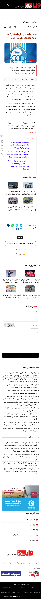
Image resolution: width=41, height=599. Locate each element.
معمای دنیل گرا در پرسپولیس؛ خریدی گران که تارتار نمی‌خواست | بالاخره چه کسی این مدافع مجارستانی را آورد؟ (20, 417)
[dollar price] (1, 142)
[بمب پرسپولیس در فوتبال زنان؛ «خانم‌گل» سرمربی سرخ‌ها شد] (11, 273)
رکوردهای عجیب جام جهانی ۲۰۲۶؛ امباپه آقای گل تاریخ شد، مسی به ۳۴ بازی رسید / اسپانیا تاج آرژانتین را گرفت (20, 471)
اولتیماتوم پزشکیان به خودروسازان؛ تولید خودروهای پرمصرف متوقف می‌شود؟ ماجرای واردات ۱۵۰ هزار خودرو (19, 397)
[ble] (21, 229)
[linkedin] (8, 225)
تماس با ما (29, 563)
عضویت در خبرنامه (7, 563)
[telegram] (21, 225)
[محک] (20, 491)
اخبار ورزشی (26, 22)
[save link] (10, 27)
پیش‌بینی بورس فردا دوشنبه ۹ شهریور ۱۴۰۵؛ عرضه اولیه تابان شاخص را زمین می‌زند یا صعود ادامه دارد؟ (20, 380)
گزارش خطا (19, 254)
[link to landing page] (26, 5)
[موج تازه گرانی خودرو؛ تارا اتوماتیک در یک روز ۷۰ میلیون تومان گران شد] (13, 200)
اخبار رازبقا (32, 530)
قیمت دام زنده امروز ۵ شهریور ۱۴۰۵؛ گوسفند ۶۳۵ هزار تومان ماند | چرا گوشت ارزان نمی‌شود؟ (20, 450)
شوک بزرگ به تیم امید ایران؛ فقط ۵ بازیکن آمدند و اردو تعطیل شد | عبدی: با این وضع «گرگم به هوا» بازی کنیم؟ (18, 165)
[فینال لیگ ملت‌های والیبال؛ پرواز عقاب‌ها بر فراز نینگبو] (30, 273)
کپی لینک (20, 237)
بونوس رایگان (31, 525)
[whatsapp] (12, 225)
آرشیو (22, 563)
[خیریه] (20, 504)
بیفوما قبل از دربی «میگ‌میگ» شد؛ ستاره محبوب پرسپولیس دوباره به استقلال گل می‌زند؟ (22, 392)
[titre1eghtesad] (11, 573)
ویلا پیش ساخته (30, 519)
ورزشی (34, 22)
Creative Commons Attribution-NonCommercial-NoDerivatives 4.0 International (20, 592)
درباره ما (36, 563)
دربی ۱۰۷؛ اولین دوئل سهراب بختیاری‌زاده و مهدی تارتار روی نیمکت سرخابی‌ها (20, 429)
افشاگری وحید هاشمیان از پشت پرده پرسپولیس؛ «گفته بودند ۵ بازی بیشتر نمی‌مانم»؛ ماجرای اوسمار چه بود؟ (18, 154)
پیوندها (17, 563)
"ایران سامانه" (16, 584)
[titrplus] (34, 573)
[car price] (1, 150)
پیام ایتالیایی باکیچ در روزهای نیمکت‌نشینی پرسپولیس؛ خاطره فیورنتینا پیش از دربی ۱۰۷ (19, 145)
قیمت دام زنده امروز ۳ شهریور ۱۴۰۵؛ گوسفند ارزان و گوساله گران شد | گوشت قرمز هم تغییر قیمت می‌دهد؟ (20, 444)
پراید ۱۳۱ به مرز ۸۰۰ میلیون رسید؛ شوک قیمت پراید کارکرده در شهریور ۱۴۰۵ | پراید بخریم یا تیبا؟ (21, 386)
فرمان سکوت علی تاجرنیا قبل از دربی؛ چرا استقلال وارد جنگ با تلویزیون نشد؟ (20, 409)
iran (2, 588)
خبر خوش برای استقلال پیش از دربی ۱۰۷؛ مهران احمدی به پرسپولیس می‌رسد (20, 464)
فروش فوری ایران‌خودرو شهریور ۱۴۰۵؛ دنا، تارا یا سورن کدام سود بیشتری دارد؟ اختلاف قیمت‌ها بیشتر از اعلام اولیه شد (20, 457)
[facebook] (17, 229)
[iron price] (1, 154)
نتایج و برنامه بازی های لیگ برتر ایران (24, 535)
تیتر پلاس (32, 540)
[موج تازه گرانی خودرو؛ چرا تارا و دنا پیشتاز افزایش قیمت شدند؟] (28, 200)
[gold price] (1, 146)
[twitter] (17, 225)
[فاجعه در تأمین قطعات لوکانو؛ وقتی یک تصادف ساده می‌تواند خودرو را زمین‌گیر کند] (13, 185)
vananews (15, 588)
